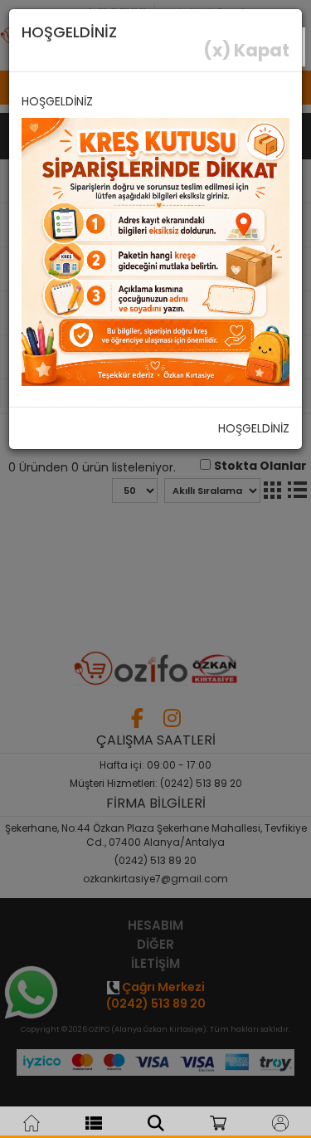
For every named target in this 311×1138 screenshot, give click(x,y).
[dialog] (155, 569)
